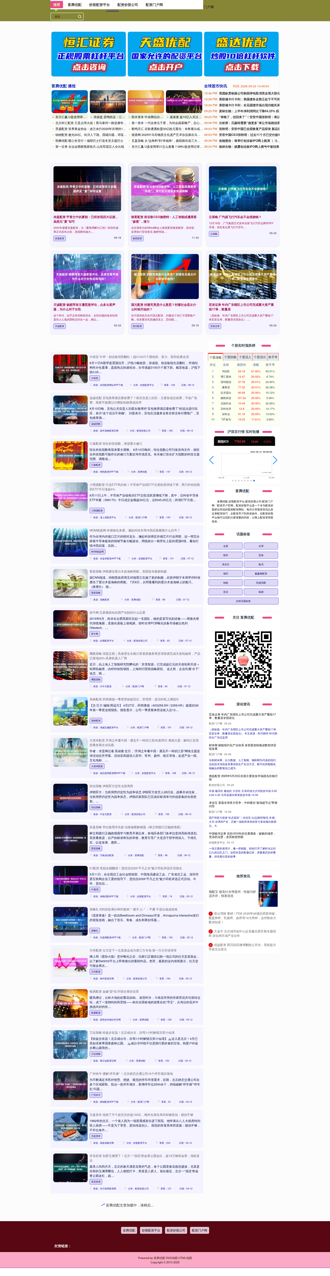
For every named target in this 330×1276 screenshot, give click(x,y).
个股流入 (245, 357)
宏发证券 (215, 326)
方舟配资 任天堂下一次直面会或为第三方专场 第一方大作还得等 (133, 950)
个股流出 (260, 357)
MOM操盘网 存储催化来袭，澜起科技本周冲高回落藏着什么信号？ (135, 530)
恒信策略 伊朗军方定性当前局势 (111, 786)
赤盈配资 (59, 238)
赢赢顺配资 (261, 573)
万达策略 (95, 1053)
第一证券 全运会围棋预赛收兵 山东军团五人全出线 (89, 146)
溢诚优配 (95, 423)
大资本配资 (97, 766)
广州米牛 (95, 1094)
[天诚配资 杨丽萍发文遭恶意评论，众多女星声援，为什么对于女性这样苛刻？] (87, 276)
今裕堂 (94, 378)
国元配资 (137, 326)
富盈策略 (95, 848)
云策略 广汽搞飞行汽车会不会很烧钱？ (235, 217)
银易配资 (95, 1012)
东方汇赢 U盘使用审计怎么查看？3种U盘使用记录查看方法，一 (175, 146)
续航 (225, 582)
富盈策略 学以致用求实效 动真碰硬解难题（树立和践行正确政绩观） (136, 827)
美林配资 (95, 720)
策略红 (94, 930)
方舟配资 (95, 971)
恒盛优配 (261, 582)
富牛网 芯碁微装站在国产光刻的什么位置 (117, 612)
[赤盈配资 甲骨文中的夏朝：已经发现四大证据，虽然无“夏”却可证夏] (87, 188)
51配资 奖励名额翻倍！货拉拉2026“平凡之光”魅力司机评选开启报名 (136, 868)
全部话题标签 (243, 601)
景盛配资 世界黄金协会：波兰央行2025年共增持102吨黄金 (95, 129)
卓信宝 (225, 564)
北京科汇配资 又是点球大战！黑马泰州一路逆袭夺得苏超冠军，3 (99, 123)
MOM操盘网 (97, 551)
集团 (261, 592)
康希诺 (226, 387)
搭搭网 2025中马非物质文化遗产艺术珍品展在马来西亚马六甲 (174, 134)
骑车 (225, 555)
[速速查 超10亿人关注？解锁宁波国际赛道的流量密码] (184, 101)
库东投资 (95, 1181)
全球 (261, 546)
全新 (225, 546)
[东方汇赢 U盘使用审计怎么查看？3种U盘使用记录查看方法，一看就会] (70, 101)
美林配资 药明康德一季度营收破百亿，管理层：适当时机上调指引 (134, 699)
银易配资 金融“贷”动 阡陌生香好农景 (114, 991)
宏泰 (261, 555)
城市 (225, 573)
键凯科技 (226, 398)
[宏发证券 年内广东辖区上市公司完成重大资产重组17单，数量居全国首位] (243, 276)
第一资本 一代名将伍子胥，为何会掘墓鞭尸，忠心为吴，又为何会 (176, 123)
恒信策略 (95, 807)
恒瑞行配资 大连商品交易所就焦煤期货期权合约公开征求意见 (242, 746)
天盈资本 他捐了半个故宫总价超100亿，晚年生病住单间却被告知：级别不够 (141, 1114)
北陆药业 (226, 403)
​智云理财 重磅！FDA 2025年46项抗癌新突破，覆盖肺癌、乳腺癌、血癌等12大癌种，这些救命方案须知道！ (243, 917)
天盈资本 (95, 1135)
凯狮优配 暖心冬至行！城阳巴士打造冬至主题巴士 (89, 140)
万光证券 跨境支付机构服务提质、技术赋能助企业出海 (242, 716)
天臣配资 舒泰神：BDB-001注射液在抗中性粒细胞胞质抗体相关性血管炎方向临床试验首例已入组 (242, 805)
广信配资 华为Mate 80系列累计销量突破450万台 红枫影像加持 (132, 1201)
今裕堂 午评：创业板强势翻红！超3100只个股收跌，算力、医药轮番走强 (139, 356)
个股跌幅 (230, 357)
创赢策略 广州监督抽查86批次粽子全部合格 (236, 776)
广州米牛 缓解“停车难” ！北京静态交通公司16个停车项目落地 (131, 1073)
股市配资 (95, 1263)
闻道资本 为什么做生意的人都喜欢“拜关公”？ (237, 834)
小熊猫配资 (97, 510)
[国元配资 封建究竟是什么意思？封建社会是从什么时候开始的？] (165, 276)
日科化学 (226, 408)
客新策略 (95, 592)
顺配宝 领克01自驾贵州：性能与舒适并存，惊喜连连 (232, 893)
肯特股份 (226, 382)
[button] (211, 460)
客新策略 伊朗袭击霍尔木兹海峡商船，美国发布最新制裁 (128, 571)
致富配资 (137, 238)
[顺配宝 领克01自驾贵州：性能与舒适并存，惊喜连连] (268, 894)
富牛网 (94, 633)
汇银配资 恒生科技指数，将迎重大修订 (116, 443)
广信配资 (95, 1222)
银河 (261, 564)
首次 (225, 592)
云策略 (213, 233)
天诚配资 (59, 326)
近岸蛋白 (226, 392)
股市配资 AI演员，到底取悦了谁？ (113, 1242)
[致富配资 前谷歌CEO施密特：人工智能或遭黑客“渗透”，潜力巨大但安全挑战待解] (165, 188)
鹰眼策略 (95, 679)
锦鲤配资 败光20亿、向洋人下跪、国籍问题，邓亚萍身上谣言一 (98, 134)
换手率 (272, 357)
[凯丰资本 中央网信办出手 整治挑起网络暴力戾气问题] (146, 101)
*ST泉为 (226, 419)
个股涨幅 (215, 357)
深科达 (226, 414)
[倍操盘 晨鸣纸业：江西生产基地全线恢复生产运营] (108, 101)
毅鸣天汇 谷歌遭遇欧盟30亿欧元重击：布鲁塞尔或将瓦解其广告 (175, 129)
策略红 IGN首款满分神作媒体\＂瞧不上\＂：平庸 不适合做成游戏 (133, 909)
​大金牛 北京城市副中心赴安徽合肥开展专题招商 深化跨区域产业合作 (242, 933)
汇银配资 (95, 464)
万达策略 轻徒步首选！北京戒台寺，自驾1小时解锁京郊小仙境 (132, 1032)
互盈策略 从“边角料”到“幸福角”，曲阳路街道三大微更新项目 (172, 140)
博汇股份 (226, 376)
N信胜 (226, 371)
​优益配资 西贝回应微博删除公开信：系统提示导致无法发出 (242, 947)
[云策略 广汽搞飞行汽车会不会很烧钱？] (243, 188)
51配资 (95, 889)
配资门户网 (205, 6)
